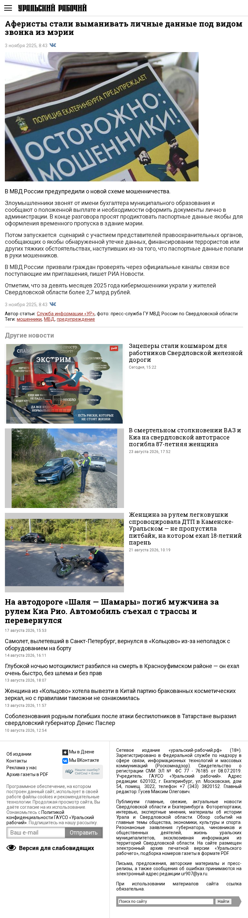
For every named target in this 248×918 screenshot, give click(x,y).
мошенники (29, 319)
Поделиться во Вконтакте (53, 45)
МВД (49, 319)
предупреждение (76, 319)
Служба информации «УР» (66, 314)
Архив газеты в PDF (27, 774)
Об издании (18, 754)
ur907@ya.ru (194, 873)
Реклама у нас (21, 767)
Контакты (16, 760)
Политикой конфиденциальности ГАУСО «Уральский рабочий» (50, 817)
